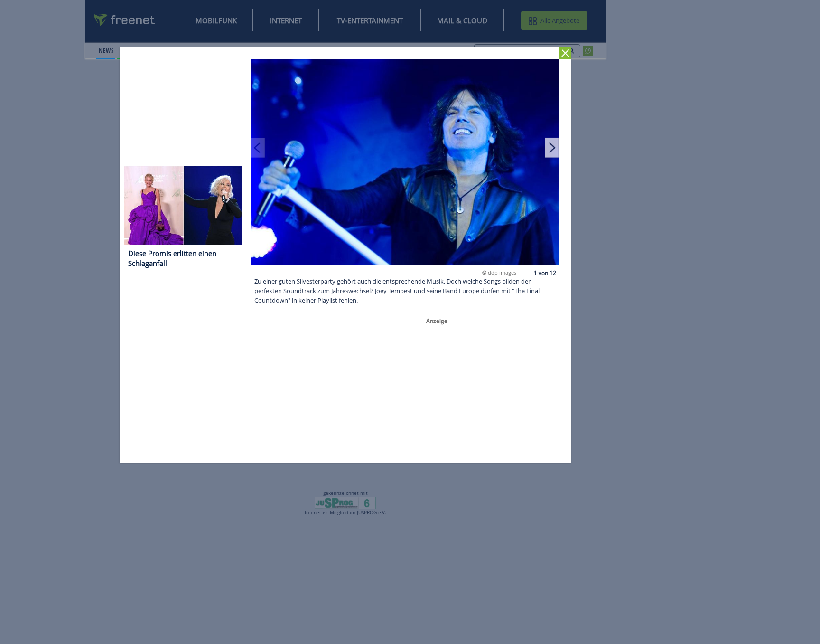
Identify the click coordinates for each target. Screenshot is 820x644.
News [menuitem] (106, 50)
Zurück (565, 53)
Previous (258, 147)
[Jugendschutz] (345, 502)
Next (552, 147)
